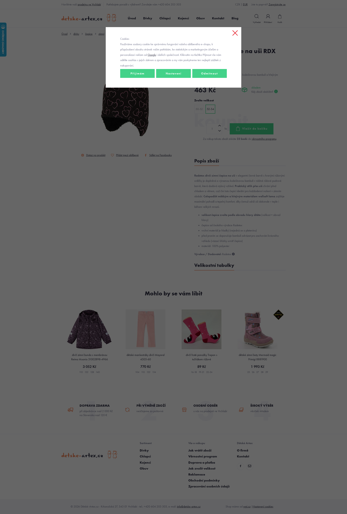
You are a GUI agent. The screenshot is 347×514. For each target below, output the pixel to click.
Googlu (152, 55)
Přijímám (137, 73)
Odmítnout (209, 73)
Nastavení (173, 73)
